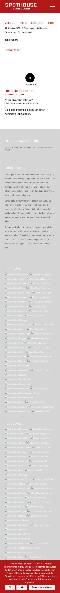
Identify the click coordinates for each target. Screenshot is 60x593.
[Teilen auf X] (13, 59)
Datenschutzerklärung (42, 587)
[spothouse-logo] (25, 6)
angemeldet (22, 109)
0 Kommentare (28, 27)
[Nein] (56, 576)
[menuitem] (51, 6)
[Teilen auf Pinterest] (24, 59)
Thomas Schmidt (25, 32)
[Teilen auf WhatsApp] (19, 59)
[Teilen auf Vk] (41, 59)
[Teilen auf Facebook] (7, 59)
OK (10, 587)
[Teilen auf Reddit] (47, 59)
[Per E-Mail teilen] (52, 59)
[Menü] (51, 6)
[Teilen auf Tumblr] (35, 59)
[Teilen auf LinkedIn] (30, 59)
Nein (22, 587)
